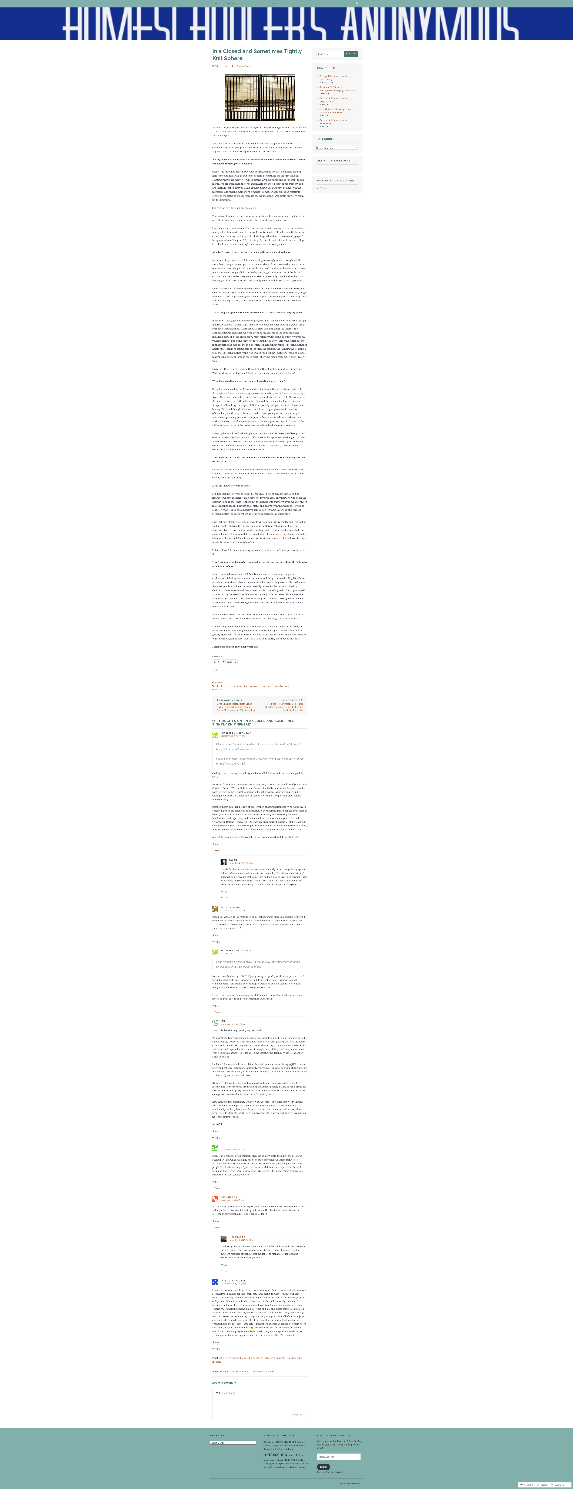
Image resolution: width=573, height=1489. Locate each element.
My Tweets (322, 188)
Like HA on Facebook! (333, 160)
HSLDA (279, 1459)
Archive (245, 4)
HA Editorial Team (242, 66)
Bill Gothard (274, 1441)
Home (218, 4)
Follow (323, 1466)
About (230, 4)
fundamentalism (284, 1449)
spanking (302, 1467)
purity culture (300, 1463)
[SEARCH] (357, 3)
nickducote (237, 1237)
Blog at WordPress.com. (350, 1483)
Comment (297, 1414)
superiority (217, 690)
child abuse (288, 1441)
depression (269, 1449)
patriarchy (275, 1463)
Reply (217, 850)
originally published (237, 131)
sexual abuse (278, 1467)
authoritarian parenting (225, 686)
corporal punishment (283, 1445)
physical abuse (286, 1464)
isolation (265, 686)
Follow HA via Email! (333, 1435)
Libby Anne (290, 1459)
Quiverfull (268, 1467)
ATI (265, 1441)
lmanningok (229, 1197)
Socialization (220, 682)
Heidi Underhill (231, 907)
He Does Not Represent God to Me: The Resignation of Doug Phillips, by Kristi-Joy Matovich (284, 705)
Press (258, 4)
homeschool (255, 686)
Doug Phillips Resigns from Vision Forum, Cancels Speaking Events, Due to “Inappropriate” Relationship (236, 705)
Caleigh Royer (242, 686)
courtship (300, 1445)
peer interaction (277, 686)
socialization (289, 686)
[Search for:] (330, 53)
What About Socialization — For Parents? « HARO (248, 1371)
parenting (281, 533)
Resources (273, 4)
